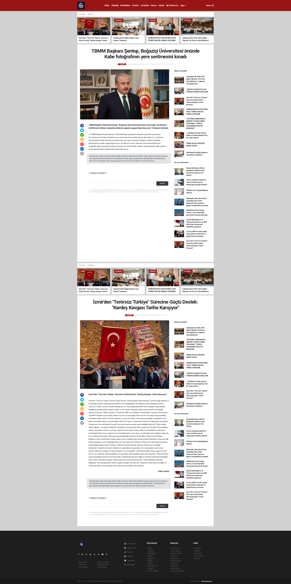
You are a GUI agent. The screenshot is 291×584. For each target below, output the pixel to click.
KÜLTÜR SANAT (152, 571)
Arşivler (130, 556)
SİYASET (135, 5)
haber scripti (146, 581)
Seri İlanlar (174, 566)
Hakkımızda (82, 562)
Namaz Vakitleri (176, 553)
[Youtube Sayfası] (91, 554)
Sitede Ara (197, 548)
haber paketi (136, 581)
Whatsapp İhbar (102, 565)
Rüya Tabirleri (198, 556)
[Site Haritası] (103, 554)
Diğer (183, 5)
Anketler (197, 551)
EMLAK (153, 5)
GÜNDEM (115, 5)
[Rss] (99, 554)
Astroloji (197, 558)
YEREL (106, 5)
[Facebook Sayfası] (79, 554)
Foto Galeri (131, 544)
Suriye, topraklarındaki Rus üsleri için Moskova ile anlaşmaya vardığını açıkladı (196, 182)
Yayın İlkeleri (82, 565)
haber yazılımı (127, 581)
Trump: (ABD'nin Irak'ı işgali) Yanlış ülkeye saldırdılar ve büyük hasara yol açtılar (196, 234)
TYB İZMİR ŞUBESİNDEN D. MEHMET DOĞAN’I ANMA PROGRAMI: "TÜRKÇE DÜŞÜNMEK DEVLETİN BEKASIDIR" (196, 123)
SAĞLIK (161, 5)
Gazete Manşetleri (177, 571)
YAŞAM (150, 568)
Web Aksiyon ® (207, 581)
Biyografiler (198, 553)
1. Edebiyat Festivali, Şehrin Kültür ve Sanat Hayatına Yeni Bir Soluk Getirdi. (196, 135)
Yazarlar (130, 552)
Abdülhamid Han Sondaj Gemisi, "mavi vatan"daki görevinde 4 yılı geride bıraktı (197, 212)
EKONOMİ (145, 5)
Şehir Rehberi (175, 568)
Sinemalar (174, 563)
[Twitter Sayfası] (83, 554)
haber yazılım (155, 581)
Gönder (162, 183)
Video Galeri (131, 548)
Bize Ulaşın (131, 565)
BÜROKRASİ (125, 5)
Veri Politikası (83, 567)
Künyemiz (131, 560)
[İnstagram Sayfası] (87, 554)
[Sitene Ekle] (107, 554)
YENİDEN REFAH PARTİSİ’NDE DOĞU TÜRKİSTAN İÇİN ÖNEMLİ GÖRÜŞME (197, 111)
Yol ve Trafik (175, 551)
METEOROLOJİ (172, 5)
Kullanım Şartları (102, 562)
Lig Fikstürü (175, 558)
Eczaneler (174, 556)
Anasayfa (82, 14)
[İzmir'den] (124, 354)
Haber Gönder (102, 567)
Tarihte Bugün (176, 561)
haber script (164, 581)
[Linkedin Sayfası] (95, 554)
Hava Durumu (175, 548)
